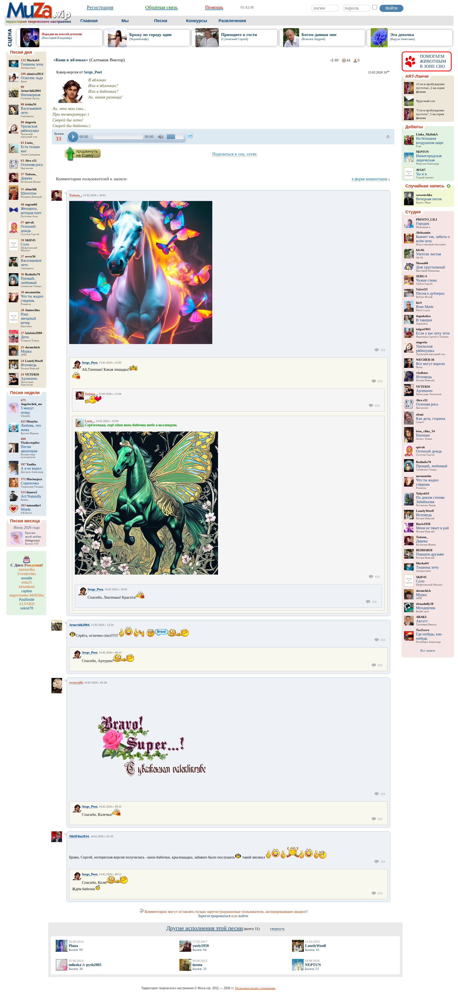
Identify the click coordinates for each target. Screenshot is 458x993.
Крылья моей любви (33, 534)
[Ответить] (376, 350)
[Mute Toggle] (161, 137)
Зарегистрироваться (214, 916)
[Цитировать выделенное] (383, 350)
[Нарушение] (388, 136)
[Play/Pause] (73, 137)
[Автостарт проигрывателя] (190, 135)
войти (243, 916)
